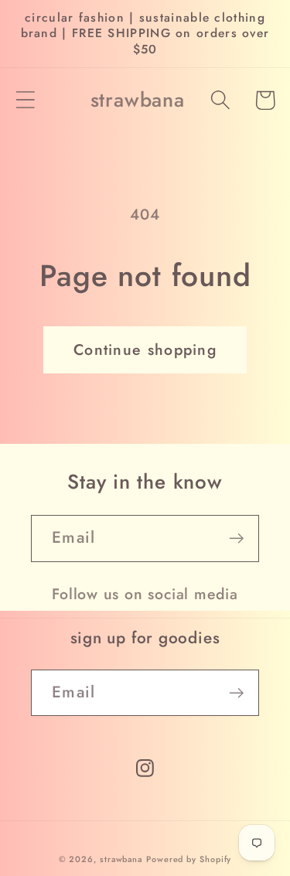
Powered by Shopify (188, 859)
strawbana (121, 859)
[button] (25, 100)
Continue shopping (145, 349)
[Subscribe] (236, 538)
